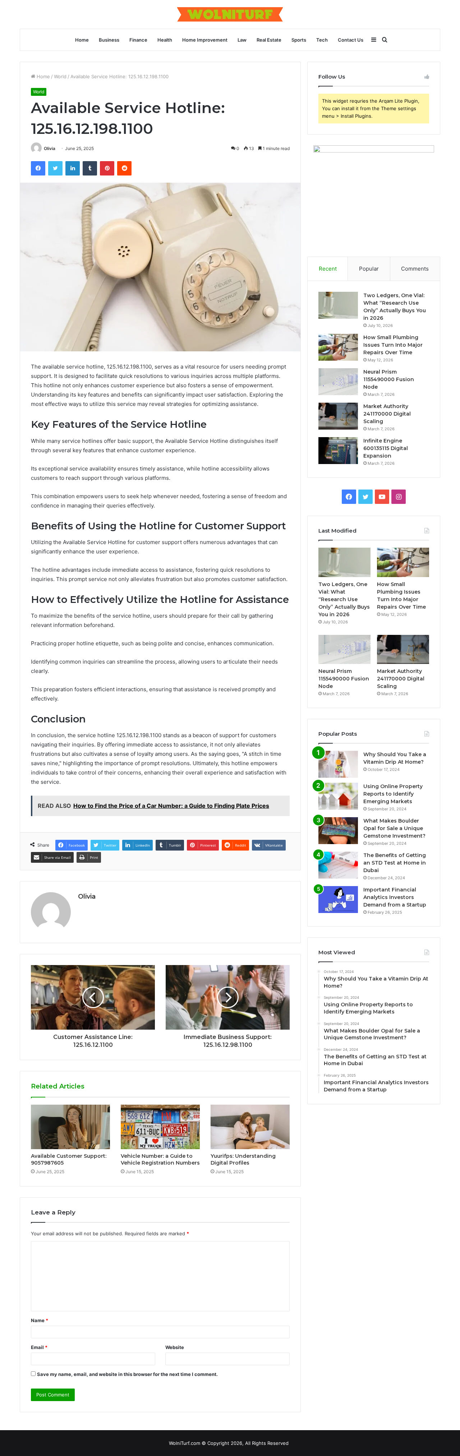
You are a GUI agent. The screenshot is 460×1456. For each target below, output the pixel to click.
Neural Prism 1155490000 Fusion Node (388, 379)
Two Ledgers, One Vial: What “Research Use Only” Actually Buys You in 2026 (344, 599)
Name (39, 1320)
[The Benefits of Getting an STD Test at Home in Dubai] (338, 865)
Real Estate (269, 40)
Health (164, 40)
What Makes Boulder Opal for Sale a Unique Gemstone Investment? (394, 828)
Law (242, 40)
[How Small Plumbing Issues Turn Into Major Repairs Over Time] (338, 347)
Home (82, 40)
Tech (322, 40)
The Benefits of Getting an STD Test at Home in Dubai (394, 863)
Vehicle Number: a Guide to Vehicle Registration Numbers (160, 1159)
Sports (298, 40)
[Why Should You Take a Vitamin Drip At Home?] (338, 764)
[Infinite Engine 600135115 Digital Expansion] (338, 450)
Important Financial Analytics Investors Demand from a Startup (394, 897)
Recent (328, 268)
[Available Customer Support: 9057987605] (70, 1127)
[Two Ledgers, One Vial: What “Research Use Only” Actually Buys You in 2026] (338, 305)
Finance (138, 40)
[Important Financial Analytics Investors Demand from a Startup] (338, 899)
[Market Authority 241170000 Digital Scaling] (338, 416)
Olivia (49, 148)
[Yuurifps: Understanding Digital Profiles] (250, 1127)
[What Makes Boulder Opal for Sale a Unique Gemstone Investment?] (338, 830)
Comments (415, 268)
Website (174, 1347)
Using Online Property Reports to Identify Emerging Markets (393, 794)
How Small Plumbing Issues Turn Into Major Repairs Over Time (393, 345)
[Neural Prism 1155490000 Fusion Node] (338, 381)
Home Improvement (204, 40)
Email (39, 1347)
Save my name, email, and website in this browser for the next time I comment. (127, 1374)
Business (109, 40)
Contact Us (350, 40)
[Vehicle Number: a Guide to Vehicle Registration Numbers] (160, 1127)
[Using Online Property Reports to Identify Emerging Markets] (338, 796)
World (60, 76)
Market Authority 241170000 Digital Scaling (387, 414)
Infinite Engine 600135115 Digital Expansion (385, 448)
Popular (369, 268)
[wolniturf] (230, 14)
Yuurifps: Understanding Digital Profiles (243, 1159)
